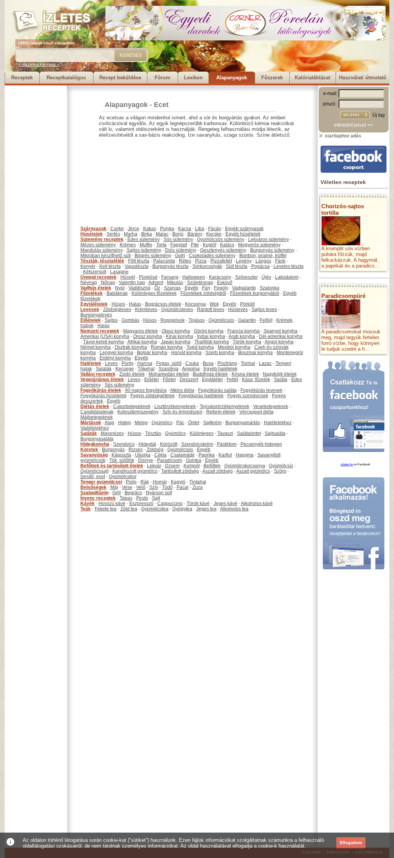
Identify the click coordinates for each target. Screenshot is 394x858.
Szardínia (169, 368)
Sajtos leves (264, 309)
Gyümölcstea (155, 509)
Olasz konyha (176, 331)
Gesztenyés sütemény (223, 250)
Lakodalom (287, 277)
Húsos (118, 304)
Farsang (170, 277)
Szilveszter (246, 277)
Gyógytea (182, 509)
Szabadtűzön (94, 492)
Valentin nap (132, 282)
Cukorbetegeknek (131, 406)
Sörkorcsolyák (207, 266)
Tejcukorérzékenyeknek (224, 406)
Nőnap (108, 282)
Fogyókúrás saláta (217, 390)
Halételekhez (278, 422)
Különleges (202, 433)
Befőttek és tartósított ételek (111, 465)
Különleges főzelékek (154, 293)
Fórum (162, 77)
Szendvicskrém (197, 444)
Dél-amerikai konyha (280, 336)
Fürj (206, 288)
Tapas (126, 498)
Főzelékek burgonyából (254, 293)
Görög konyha (209, 331)
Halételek (90, 363)
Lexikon (193, 77)
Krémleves (146, 309)
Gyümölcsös (221, 320)
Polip (131, 482)
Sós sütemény (178, 239)
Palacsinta (164, 261)
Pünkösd (148, 277)
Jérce (133, 228)
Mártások (90, 422)
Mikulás (175, 282)
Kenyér (87, 266)
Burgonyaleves (96, 315)
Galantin (247, 320)
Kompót (192, 465)
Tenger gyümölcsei (101, 482)
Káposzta (121, 455)
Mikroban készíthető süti (105, 255)
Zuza (197, 487)
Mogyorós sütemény (259, 245)
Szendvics (124, 444)
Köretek (89, 449)
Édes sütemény (143, 239)
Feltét (232, 379)
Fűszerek (272, 77)
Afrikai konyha (142, 342)
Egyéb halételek (220, 368)
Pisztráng (227, 363)
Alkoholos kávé (257, 503)
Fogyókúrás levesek (261, 390)
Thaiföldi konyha (211, 342)
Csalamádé (182, 455)
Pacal (183, 487)
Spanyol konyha (280, 331)
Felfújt (266, 320)
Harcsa (144, 363)
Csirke (117, 228)
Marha (130, 234)
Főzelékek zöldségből (203, 293)
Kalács (227, 245)
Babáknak (117, 293)
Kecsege (124, 368)
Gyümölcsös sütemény (220, 239)
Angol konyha (279, 342)
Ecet (161, 105)
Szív (153, 487)
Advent (156, 282)
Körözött (168, 444)
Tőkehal (146, 368)
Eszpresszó (141, 503)
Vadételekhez (94, 428)
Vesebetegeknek (270, 406)
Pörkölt (247, 304)
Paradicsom (169, 460)
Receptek (22, 77)
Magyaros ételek (140, 331)
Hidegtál (147, 444)
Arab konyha (242, 336)
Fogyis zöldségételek (152, 395)
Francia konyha (243, 331)
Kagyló (178, 482)
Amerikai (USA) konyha (104, 336)
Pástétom (227, 444)
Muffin (146, 245)
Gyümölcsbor (123, 476)
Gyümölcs (162, 422)
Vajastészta (137, 266)
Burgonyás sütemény (272, 250)
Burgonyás (113, 449)
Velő (140, 487)
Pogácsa (260, 266)
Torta (161, 245)
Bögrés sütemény (153, 255)
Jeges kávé (225, 503)
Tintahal (197, 482)
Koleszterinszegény (138, 412)
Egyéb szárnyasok (244, 228)
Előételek (90, 320)
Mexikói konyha (234, 347)
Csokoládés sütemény (212, 255)
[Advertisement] (35, 200)
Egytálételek (94, 304)
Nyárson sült (159, 492)
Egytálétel (212, 379)
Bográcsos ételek (163, 304)
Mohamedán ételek (169, 374)
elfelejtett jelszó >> (353, 125)
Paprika (207, 455)
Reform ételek (220, 412)
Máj (114, 487)
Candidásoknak (97, 412)
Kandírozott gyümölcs (134, 471)
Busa (208, 363)
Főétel (169, 379)
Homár (160, 482)
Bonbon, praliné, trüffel (263, 255)
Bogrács (133, 492)
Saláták (104, 368)
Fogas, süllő (169, 363)
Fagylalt (178, 245)
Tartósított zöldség (180, 471)
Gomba (193, 460)
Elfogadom (351, 842)
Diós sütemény (180, 250)
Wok (214, 304)
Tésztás (153, 433)
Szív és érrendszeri (182, 412)
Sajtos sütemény (144, 250)
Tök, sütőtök (121, 460)
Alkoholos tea (234, 509)
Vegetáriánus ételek (102, 379)
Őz (157, 288)
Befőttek (212, 465)
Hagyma (245, 455)
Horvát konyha (186, 352)
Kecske (214, 234)
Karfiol (225, 455)
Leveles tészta (289, 266)
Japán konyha (175, 342)
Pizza (201, 261)
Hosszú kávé (111, 503)
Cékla (160, 455)
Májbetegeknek (96, 417)
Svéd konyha (200, 347)
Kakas (149, 228)
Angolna (191, 368)
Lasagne (119, 271)
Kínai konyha (179, 336)
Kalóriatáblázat (312, 77)
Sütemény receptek (102, 239)
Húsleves (238, 309)
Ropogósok (172, 320)
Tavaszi (225, 433)
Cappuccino (170, 503)
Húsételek (91, 234)
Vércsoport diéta (256, 412)
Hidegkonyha (94, 444)
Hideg (124, 422)
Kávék (87, 503)
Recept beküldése (120, 77)
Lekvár (154, 465)
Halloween (193, 277)
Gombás (130, 320)
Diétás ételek (94, 406)
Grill (116, 492)
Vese (127, 487)
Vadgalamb (244, 288)
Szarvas (172, 288)
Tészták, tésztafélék (102, 261)
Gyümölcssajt (94, 471)
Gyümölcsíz (281, 465)
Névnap (88, 282)
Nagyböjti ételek (280, 374)
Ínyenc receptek (98, 498)
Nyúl (120, 288)
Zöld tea (128, 509)
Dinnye (145, 460)
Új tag (378, 115)
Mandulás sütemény (101, 250)
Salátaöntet (249, 433)
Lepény (244, 261)
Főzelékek (91, 293)
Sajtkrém (212, 422)
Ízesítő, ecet (92, 476)
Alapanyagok (231, 77)
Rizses (136, 449)
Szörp (280, 471)
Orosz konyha (147, 336)
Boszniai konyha (255, 352)
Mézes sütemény (98, 245)
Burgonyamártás (242, 422)
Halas (135, 304)
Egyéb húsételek (242, 234)
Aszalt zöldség (217, 471)
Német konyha (95, 347)
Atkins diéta (182, 390)
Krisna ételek (245, 374)
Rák (144, 482)
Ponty (128, 363)
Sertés (113, 234)
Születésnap (200, 282)
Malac (162, 234)
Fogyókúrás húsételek (103, 395)
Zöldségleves (117, 309)
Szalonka (269, 288)
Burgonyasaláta (97, 439)
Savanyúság (94, 455)
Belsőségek (93, 487)
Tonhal (248, 363)
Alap (109, 422)
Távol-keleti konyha (103, 342)
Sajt (156, 498)
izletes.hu (347, 464)
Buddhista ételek (210, 374)
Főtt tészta (138, 261)
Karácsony (220, 277)
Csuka (192, 363)
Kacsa (184, 228)
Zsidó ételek (132, 374)
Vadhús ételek (95, 288)
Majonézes (112, 433)
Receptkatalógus (66, 77)
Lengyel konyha (116, 352)
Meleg (141, 422)
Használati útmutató (362, 77)
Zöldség (155, 449)
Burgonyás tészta (170, 266)
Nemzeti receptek (99, 331)
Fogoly (221, 288)
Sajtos (111, 320)
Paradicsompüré (343, 296)
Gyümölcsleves (177, 309)
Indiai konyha (211, 336)
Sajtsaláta (275, 433)
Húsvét (127, 277)
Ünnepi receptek (98, 277)
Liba (199, 228)
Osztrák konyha (131, 347)
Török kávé (198, 503)
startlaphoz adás (342, 136)
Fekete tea (106, 509)
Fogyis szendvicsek (247, 395)
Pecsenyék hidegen (261, 444)
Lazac (265, 363)
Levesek (89, 309)
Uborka (142, 455)
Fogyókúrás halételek (201, 395)
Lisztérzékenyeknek (175, 406)
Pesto (142, 498)
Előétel (151, 379)
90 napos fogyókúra (146, 390)
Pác (180, 422)
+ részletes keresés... (38, 64)
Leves (111, 363)
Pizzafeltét (221, 261)
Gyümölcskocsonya (244, 465)
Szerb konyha (219, 352)
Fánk (280, 261)
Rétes (185, 261)
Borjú (178, 234)
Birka (146, 234)
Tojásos (197, 320)
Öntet (193, 422)
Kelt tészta (110, 266)
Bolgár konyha (152, 352)
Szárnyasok (93, 228)
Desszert (189, 379)
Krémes (128, 245)
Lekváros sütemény (268, 239)
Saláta (280, 379)
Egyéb (191, 288)
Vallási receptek (97, 374)
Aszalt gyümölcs (253, 471)
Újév (266, 277)
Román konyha (167, 347)
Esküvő (224, 282)
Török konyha (247, 342)
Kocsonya (195, 304)
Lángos (263, 261)
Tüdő (167, 487)
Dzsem (172, 465)
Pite (195, 245)
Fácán (214, 228)
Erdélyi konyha (115, 358)
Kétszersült (94, 271)
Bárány (194, 234)
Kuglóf (209, 245)
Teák (85, 509)
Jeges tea (206, 509)
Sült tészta (236, 266)
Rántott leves (210, 309)
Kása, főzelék (256, 379)
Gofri (180, 255)
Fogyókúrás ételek (100, 390)
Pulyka (167, 228)
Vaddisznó (139, 288)
